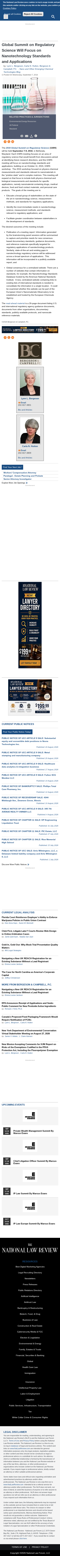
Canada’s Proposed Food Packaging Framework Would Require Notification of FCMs (30, 1018)
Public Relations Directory (30, 1290)
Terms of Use (14, 1441)
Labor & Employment (30, 1394)
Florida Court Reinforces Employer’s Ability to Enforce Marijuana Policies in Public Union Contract (29, 919)
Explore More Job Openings (13, 483)
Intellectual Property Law (30, 1388)
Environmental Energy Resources (22, 121)
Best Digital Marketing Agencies (30, 1267)
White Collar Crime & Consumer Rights (30, 1417)
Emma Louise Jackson (14, 964)
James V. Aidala (11, 1036)
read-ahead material (15, 303)
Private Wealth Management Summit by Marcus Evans (33, 1132)
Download (32, 136)
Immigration (30, 1373)
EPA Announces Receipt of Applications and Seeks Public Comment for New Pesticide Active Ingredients (29, 1004)
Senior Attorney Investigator (17, 479)
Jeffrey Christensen (12, 978)
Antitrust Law (30, 1302)
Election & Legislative (30, 1337)
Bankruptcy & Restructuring (30, 1308)
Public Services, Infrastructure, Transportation (30, 1405)
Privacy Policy (28, 1441)
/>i (36, 136)
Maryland (13, 129)
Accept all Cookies (12, 14)
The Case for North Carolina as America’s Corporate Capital (28, 973)
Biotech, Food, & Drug (30, 1314)
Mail (27, 136)
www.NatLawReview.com (20, 1449)
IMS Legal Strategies (13, 950)
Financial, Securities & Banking (30, 1355)
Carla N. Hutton (31, 66)
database (14, 1446)
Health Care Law (30, 1367)
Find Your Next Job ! (12, 467)
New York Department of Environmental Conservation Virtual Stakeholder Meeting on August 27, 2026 (29, 1032)
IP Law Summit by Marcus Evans (30, 1193)
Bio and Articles (25, 410)
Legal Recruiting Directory (30, 1272)
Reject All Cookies (33, 14)
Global (30, 1361)
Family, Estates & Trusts (30, 1349)
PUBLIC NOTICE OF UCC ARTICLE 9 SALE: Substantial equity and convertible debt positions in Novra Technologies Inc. (29, 741)
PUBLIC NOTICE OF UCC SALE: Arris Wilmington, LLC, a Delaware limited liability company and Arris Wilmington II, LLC (29, 854)
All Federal (13, 125)
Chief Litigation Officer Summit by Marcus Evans (35, 1162)
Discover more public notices (14, 864)
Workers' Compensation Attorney (19, 473)
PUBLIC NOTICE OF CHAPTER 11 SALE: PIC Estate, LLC (29, 831)
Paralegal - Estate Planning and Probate (23, 476)
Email (23, 403)
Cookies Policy (9, 8)
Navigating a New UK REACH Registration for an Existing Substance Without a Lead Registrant (26, 960)
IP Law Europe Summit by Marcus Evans (34, 1224)
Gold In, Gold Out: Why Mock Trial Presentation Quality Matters (30, 946)
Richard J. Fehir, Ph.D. (13, 1009)
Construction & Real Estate (30, 1326)
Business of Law (30, 1320)
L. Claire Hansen (25, 1036)
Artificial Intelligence (30, 1296)
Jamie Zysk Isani (11, 937)
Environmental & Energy (30, 1343)
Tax (30, 1411)
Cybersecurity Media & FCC (30, 1332)
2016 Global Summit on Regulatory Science (27, 148)
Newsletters (30, 1278)
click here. (23, 1539)
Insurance (30, 1382)
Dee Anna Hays (11, 923)
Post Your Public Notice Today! (17, 732)
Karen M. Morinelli (26, 923)
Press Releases (30, 1284)
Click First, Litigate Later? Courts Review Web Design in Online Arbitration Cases (29, 932)
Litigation (30, 1399)
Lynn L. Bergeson (15, 66)
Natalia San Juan (26, 937)
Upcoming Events (13, 1105)
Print (22, 136)
